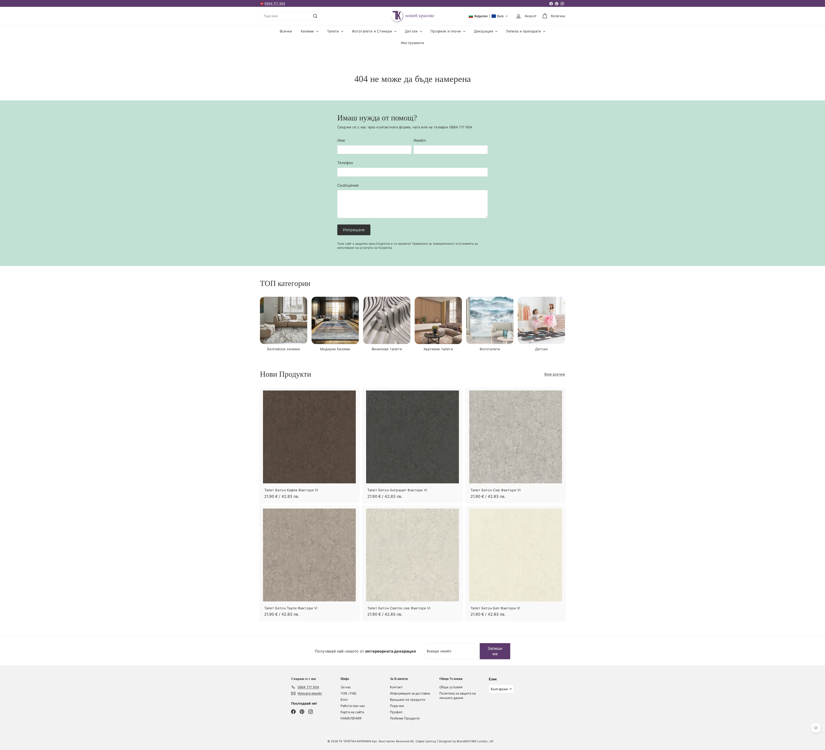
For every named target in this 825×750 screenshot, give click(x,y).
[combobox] (290, 16)
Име (341, 140)
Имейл (420, 140)
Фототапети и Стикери (372, 31)
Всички (286, 31)
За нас (346, 687)
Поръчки (397, 706)
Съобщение (348, 185)
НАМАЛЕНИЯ (351, 718)
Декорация (484, 31)
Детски (412, 31)
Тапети (333, 31)
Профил (396, 712)
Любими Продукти (405, 718)
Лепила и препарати (524, 31)
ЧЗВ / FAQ (348, 693)
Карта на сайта (352, 712)
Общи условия (450, 687)
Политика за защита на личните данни (457, 695)
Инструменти (412, 43)
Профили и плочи (446, 31)
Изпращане (354, 229)
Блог (344, 700)
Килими (308, 31)
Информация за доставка (410, 693)
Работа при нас (353, 706)
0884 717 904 (274, 3)
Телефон (345, 163)
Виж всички (554, 374)
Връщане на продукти (407, 700)
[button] (488, 16)
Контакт (396, 687)
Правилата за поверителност (433, 243)
